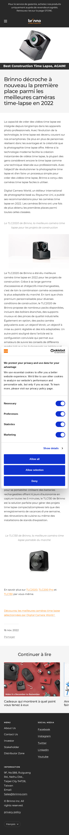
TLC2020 (32, 589)
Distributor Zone (14, 753)
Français (10, 824)
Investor (9, 740)
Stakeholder (11, 747)
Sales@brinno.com (15, 794)
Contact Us (11, 734)
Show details (51, 448)
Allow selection (35, 469)
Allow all (34, 459)
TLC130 (8, 594)
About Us (10, 728)
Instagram (44, 736)
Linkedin (43, 750)
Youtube (43, 756)
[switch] (60, 414)
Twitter (42, 743)
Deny (34, 481)
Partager (9, 636)
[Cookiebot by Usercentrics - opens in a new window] (50, 351)
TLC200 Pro (46, 589)
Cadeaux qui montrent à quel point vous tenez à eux (30, 703)
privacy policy (12, 812)
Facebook (44, 729)
